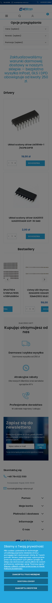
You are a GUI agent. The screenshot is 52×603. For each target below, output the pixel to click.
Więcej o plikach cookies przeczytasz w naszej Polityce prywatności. (24, 567)
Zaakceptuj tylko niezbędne (26, 574)
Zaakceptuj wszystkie (26, 588)
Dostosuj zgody (26, 581)
